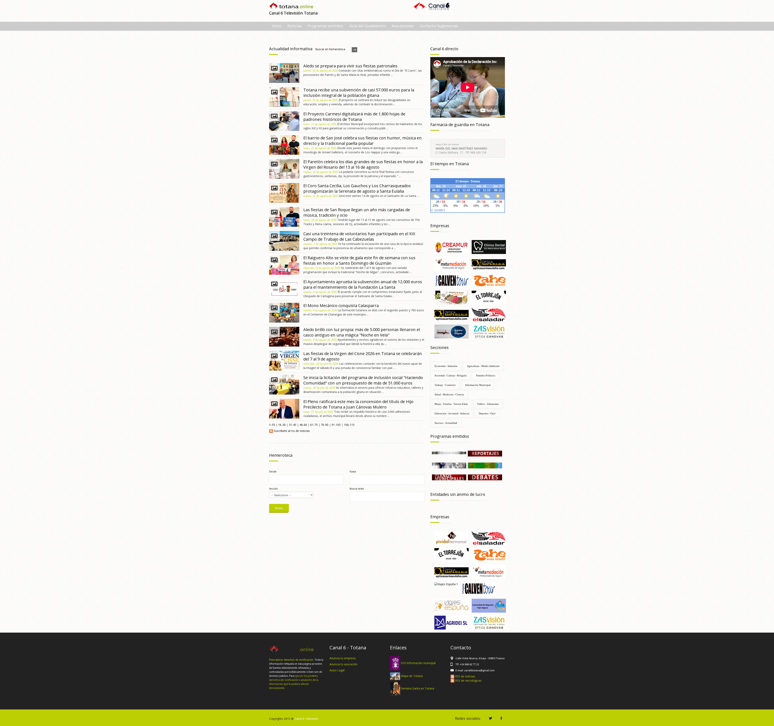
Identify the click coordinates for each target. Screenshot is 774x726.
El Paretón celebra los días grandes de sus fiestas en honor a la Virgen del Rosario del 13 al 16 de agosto (363, 164)
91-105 (336, 425)
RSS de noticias (464, 676)
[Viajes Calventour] (478, 588)
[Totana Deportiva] (485, 465)
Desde (273, 471)
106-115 (349, 425)
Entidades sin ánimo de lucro (457, 494)
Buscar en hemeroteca (330, 49)
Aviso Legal (337, 670)
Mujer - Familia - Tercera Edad (451, 403)
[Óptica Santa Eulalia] (489, 263)
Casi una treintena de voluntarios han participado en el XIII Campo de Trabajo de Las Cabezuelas (359, 236)
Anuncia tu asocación (343, 664)
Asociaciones (403, 25)
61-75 (314, 425)
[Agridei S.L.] (451, 622)
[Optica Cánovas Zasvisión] (489, 331)
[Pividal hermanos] (451, 538)
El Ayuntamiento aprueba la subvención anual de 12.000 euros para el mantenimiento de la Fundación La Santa (362, 284)
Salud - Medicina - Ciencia (449, 394)
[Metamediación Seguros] (451, 263)
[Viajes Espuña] (451, 605)
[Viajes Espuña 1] (446, 584)
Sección (273, 488)
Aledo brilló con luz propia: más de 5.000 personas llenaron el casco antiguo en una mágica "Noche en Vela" (361, 332)
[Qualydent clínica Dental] (489, 247)
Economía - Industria (446, 366)
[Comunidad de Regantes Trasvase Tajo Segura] (489, 605)
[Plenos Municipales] (449, 477)
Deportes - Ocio (487, 413)
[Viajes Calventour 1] (451, 280)
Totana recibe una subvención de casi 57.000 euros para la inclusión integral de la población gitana (358, 92)
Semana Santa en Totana (417, 688)
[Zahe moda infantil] (489, 280)
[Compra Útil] (449, 452)
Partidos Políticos (485, 375)
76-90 (324, 425)
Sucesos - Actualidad (446, 422)
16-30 (282, 425)
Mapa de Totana (412, 676)
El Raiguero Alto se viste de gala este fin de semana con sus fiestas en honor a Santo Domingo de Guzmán (359, 260)
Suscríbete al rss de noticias (291, 431)
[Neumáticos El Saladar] (489, 314)
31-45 (292, 425)
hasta (353, 471)
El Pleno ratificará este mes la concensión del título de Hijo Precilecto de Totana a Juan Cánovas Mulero (358, 404)
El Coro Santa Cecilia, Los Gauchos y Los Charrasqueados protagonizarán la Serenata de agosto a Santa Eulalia (357, 188)
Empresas (439, 225)
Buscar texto (357, 488)
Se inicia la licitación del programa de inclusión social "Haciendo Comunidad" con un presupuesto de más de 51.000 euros (363, 380)
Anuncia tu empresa (343, 658)
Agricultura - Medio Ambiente (483, 366)
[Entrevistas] (449, 465)
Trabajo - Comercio (445, 385)
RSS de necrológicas (468, 680)
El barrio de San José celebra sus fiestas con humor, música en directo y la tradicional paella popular (362, 140)
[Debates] (485, 477)
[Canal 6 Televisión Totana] (291, 6)
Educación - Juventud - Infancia (452, 413)
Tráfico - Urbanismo (488, 403)
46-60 (303, 425)
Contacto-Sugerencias (439, 25)
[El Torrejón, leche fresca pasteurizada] (489, 297)
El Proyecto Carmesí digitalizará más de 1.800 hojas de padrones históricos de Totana (354, 116)
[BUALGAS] (451, 331)
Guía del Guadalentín (367, 25)
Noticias (294, 25)
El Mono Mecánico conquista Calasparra (341, 305)
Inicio (276, 25)
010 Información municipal (418, 663)
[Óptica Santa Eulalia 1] (451, 314)
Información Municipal (478, 385)
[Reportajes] (485, 453)
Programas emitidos (325, 25)
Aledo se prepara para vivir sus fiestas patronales (350, 66)
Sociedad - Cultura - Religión (451, 375)
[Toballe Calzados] (451, 297)
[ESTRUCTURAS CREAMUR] (451, 247)
